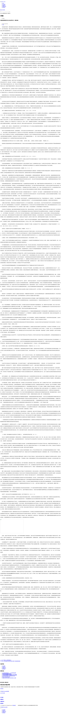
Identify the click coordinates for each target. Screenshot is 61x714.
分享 (3, 24)
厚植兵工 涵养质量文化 (7, 660)
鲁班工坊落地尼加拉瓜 (6, 676)
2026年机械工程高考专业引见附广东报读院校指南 (11, 661)
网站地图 (14, 705)
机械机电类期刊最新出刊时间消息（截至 (9, 677)
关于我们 (1, 697)
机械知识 (1, 699)
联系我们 (1, 688)
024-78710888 (2, 9)
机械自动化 (2, 701)
